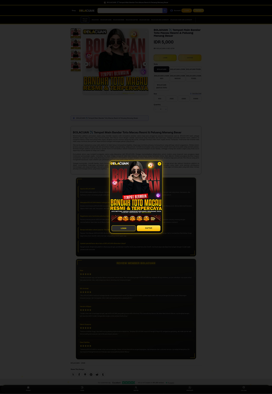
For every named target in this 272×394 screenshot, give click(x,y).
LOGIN (123, 228)
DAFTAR (148, 228)
